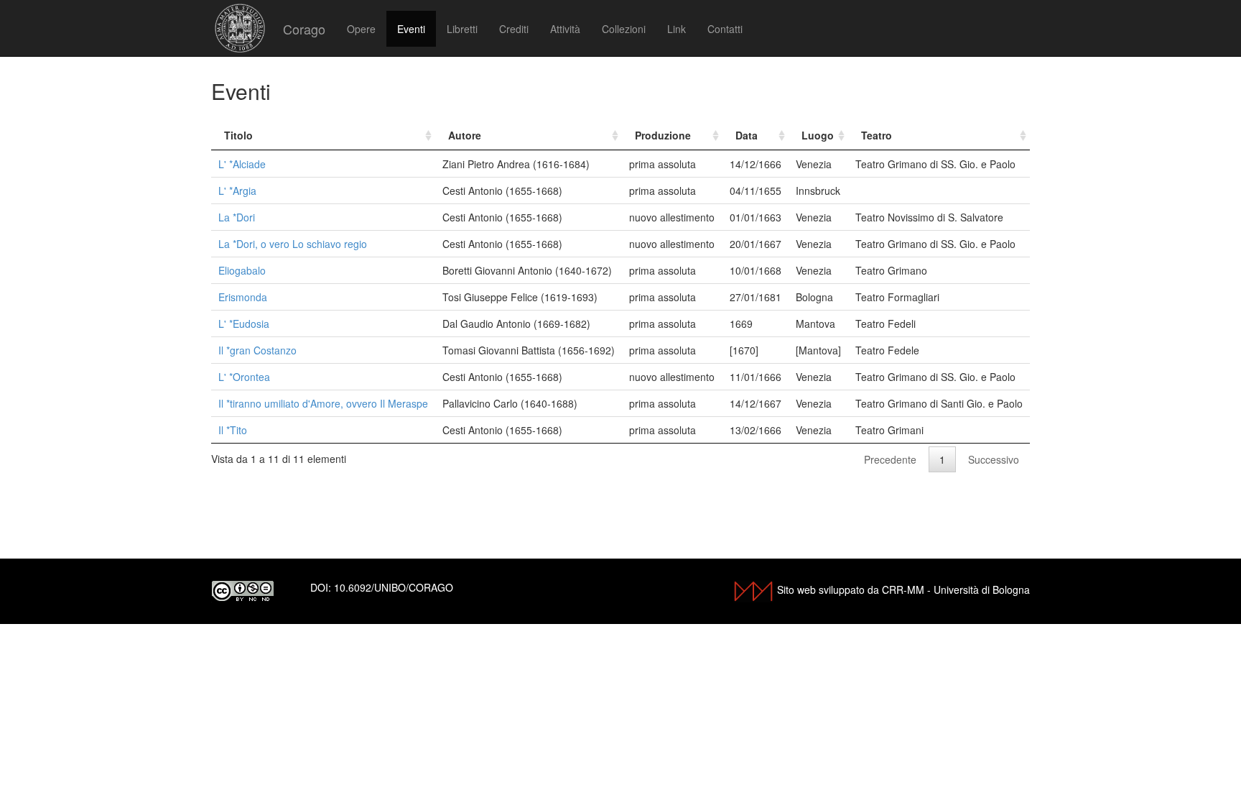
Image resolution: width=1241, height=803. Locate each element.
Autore (464, 135)
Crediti (514, 29)
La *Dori (236, 217)
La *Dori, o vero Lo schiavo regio (292, 244)
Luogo (817, 135)
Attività (565, 29)
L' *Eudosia (243, 323)
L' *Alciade (242, 164)
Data (746, 135)
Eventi (411, 29)
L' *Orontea (244, 377)
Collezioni (624, 29)
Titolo (238, 135)
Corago (304, 28)
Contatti (725, 29)
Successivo (993, 459)
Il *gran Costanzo (257, 350)
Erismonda (242, 297)
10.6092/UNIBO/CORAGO (393, 587)
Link (676, 29)
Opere (361, 29)
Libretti (462, 29)
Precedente (890, 459)
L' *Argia (237, 190)
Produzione (663, 135)
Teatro (876, 135)
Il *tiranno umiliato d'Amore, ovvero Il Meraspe (323, 403)
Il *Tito (232, 430)
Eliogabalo (242, 270)
